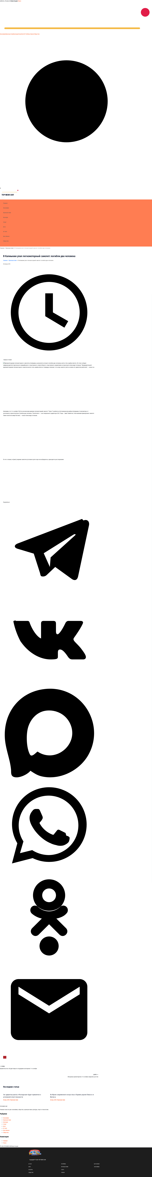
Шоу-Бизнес (31, 34)
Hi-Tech (26, 34)
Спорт (19, 34)
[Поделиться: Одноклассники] (49, 962)
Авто (22, 34)
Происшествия (9, 34)
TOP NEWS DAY (8, 195)
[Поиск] (76, 186)
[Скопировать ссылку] (4, 1057)
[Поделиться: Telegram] (49, 594)
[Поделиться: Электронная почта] (49, 1055)
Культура (15, 34)
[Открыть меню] (76, 188)
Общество (37, 34)
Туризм (63, 1172)
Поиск (19, 1)
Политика (63, 1163)
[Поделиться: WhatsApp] (49, 870)
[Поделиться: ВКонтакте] (49, 686)
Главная (5, 203)
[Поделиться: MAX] (49, 778)
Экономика (3, 34)
